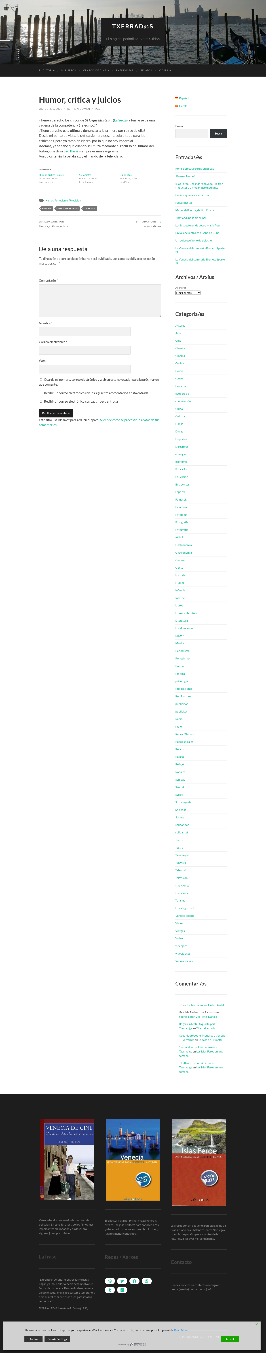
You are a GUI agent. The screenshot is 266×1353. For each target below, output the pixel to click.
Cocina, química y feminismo (192, 195)
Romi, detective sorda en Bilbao (194, 168)
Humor (49, 200)
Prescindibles (148, 224)
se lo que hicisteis (68, 208)
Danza (179, 431)
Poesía (179, 666)
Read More (181, 1330)
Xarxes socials (184, 961)
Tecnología (182, 855)
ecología (180, 454)
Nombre (45, 323)
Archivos (180, 287)
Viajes (163, 70)
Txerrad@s (133, 26)
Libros (179, 605)
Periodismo (61, 200)
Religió (179, 756)
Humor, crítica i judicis (51, 174)
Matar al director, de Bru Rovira (194, 210)
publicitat (181, 711)
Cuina (179, 408)
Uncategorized (184, 908)
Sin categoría (183, 802)
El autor (45, 70)
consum (180, 378)
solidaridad (182, 824)
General (180, 560)
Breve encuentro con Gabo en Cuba (197, 232)
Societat (180, 817)
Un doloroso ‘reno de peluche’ (193, 240)
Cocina (179, 363)
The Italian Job (205, 1028)
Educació (181, 469)
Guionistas (126, 174)
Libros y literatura (186, 613)
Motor (179, 635)
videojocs (181, 945)
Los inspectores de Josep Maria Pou (197, 225)
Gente (179, 567)
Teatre (179, 840)
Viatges (180, 930)
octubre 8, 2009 (50, 108)
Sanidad (180, 779)
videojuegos (182, 953)
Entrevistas (124, 70)
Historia (180, 575)
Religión (180, 764)
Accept (229, 1339)
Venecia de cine (94, 70)
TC (68, 108)
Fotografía (181, 522)
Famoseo (181, 507)
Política (180, 673)
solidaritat (181, 832)
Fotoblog (181, 514)
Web (42, 361)
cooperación (183, 401)
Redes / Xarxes (184, 734)
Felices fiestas (183, 202)
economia (181, 461)
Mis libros (68, 70)
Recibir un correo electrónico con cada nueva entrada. (81, 401)
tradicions (181, 893)
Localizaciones (184, 628)
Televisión (75, 200)
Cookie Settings (57, 1339)
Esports (180, 491)
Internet (180, 598)
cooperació (182, 393)
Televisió (180, 862)
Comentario (48, 280)
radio (178, 726)
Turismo (180, 900)
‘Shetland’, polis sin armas (190, 217)
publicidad (181, 703)
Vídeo (179, 938)
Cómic (179, 371)
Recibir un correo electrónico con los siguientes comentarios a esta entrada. (96, 393)
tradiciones (182, 885)
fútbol (179, 537)
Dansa (179, 423)
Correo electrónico (53, 342)
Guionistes (85, 174)
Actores (180, 325)
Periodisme (182, 650)
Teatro (179, 847)
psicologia (181, 681)
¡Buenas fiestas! (185, 176)
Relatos (146, 70)
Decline (33, 1339)
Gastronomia (183, 545)
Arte (178, 333)
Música (179, 643)
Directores (182, 446)
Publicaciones (184, 688)
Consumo (181, 386)
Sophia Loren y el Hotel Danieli (206, 1005)
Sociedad (181, 809)
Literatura (181, 620)
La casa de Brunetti (210, 1039)
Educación (181, 476)
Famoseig (181, 499)
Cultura (180, 416)
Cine (178, 340)
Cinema (180, 348)
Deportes (181, 439)
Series (179, 794)
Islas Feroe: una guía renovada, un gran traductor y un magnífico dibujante (199, 185)
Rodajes (180, 772)
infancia (180, 590)
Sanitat (179, 787)
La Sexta (47, 208)
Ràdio (179, 718)
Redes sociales (184, 741)
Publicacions (183, 696)
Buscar (179, 126)
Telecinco (90, 208)
